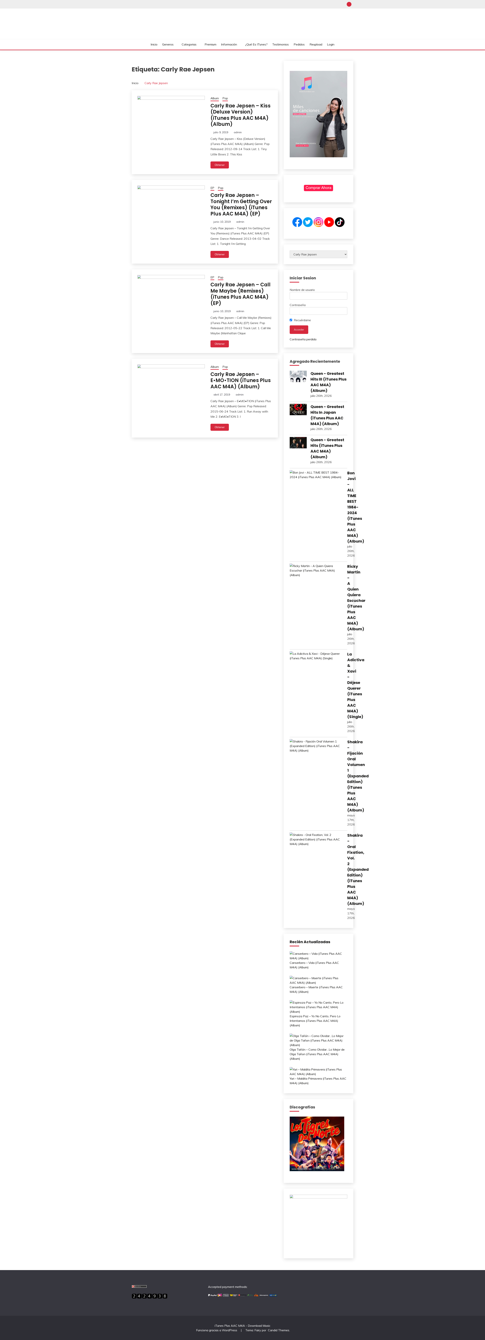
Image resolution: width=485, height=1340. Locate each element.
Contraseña (298, 305)
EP (212, 188)
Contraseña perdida (303, 339)
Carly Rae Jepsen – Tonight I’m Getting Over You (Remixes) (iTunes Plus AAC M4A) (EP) (241, 204)
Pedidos (299, 44)
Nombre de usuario (302, 290)
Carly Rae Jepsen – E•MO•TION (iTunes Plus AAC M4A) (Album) (240, 380)
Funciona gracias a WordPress (217, 1330)
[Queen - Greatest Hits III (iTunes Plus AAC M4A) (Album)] (298, 377)
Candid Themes (278, 1330)
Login (330, 44)
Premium (210, 44)
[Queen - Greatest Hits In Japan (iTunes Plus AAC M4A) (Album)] (298, 410)
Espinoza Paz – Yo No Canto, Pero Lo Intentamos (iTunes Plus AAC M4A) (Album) (315, 1020)
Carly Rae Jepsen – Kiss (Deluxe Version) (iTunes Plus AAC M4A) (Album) (240, 115)
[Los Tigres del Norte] (317, 1170)
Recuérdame (302, 320)
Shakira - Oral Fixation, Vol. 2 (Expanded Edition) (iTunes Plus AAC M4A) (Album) (358, 869)
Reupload (316, 44)
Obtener (220, 165)
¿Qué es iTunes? (256, 44)
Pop (225, 98)
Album (214, 98)
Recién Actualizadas (310, 942)
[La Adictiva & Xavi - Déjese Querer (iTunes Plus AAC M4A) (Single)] (316, 655)
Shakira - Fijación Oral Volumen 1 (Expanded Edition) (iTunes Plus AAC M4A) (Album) (358, 776)
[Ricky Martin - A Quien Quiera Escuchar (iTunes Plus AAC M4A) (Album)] (316, 570)
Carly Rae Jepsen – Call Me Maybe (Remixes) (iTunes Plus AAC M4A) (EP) (240, 294)
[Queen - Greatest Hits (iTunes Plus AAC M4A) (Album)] (298, 443)
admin (238, 132)
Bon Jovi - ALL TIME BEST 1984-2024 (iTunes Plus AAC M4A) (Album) (355, 507)
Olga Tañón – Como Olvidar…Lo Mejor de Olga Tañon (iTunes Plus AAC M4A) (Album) (317, 1054)
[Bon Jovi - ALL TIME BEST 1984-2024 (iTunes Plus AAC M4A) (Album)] (316, 474)
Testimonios (280, 44)
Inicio (154, 44)
